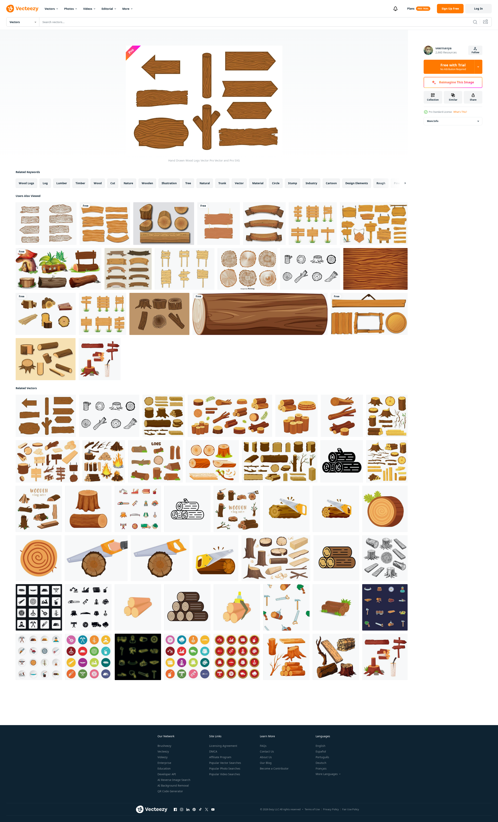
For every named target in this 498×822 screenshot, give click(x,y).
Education (164, 768)
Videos (87, 9)
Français (321, 768)
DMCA (213, 751)
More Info (432, 121)
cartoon (331, 183)
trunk (222, 183)
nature (128, 183)
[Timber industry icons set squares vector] (39, 607)
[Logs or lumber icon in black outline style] (187, 509)
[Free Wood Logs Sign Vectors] (46, 223)
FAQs (263, 746)
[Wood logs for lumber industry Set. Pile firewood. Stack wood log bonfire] (212, 461)
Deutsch (321, 763)
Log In (478, 8)
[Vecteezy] (22, 9)
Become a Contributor (274, 768)
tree (188, 183)
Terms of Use (312, 809)
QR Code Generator (170, 791)
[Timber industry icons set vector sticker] (385, 607)
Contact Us (267, 751)
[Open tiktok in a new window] (200, 809)
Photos (69, 9)
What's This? (460, 112)
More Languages (327, 774)
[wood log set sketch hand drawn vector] (336, 657)
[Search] (475, 22)
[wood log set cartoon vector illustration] (286, 657)
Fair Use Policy (350, 809)
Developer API (167, 774)
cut (112, 183)
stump (292, 183)
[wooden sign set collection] (313, 223)
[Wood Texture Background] (375, 269)
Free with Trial (453, 67)
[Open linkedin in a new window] (187, 809)
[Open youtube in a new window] (212, 809)
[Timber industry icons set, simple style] (88, 607)
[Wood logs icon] (342, 461)
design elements (356, 183)
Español (321, 751)
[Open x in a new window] (206, 809)
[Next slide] (401, 183)
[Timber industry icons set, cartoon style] (138, 509)
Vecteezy (163, 751)
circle (275, 183)
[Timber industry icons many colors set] (88, 657)
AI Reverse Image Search (174, 780)
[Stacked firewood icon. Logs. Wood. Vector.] (187, 607)
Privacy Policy (331, 809)
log (45, 183)
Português (322, 757)
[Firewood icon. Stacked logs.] (336, 558)
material (257, 183)
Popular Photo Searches (224, 768)
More (125, 9)
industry (311, 183)
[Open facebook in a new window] (175, 809)
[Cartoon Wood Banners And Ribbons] (128, 269)
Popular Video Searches (224, 774)
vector (239, 183)
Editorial (107, 9)
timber (80, 183)
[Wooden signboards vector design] (105, 223)
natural (205, 183)
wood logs (26, 183)
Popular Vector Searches (225, 763)
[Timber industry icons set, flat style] (39, 657)
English (320, 746)
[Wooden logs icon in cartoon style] (138, 607)
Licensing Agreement (223, 746)
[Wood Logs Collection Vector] (247, 269)
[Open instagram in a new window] (181, 809)
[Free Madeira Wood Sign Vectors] (184, 269)
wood (98, 183)
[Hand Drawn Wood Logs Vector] (310, 269)
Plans (410, 8)
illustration (169, 183)
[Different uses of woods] (58, 269)
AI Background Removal (173, 785)
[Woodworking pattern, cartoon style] (286, 607)
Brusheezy (164, 746)
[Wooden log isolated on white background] (260, 314)
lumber (61, 183)
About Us (266, 757)
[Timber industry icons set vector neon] (138, 657)
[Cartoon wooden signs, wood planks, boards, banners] (374, 223)
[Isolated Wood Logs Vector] (46, 314)
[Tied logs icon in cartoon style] (237, 607)
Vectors (50, 9)
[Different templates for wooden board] (369, 314)
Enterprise (164, 763)
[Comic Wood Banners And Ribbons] (264, 223)
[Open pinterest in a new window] (194, 809)
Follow (475, 52)
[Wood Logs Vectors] (163, 223)
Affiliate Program (220, 757)
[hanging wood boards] (218, 223)
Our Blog (266, 763)
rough (380, 183)
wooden (147, 183)
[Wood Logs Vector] (159, 314)
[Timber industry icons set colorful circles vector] (187, 657)
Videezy (163, 757)
